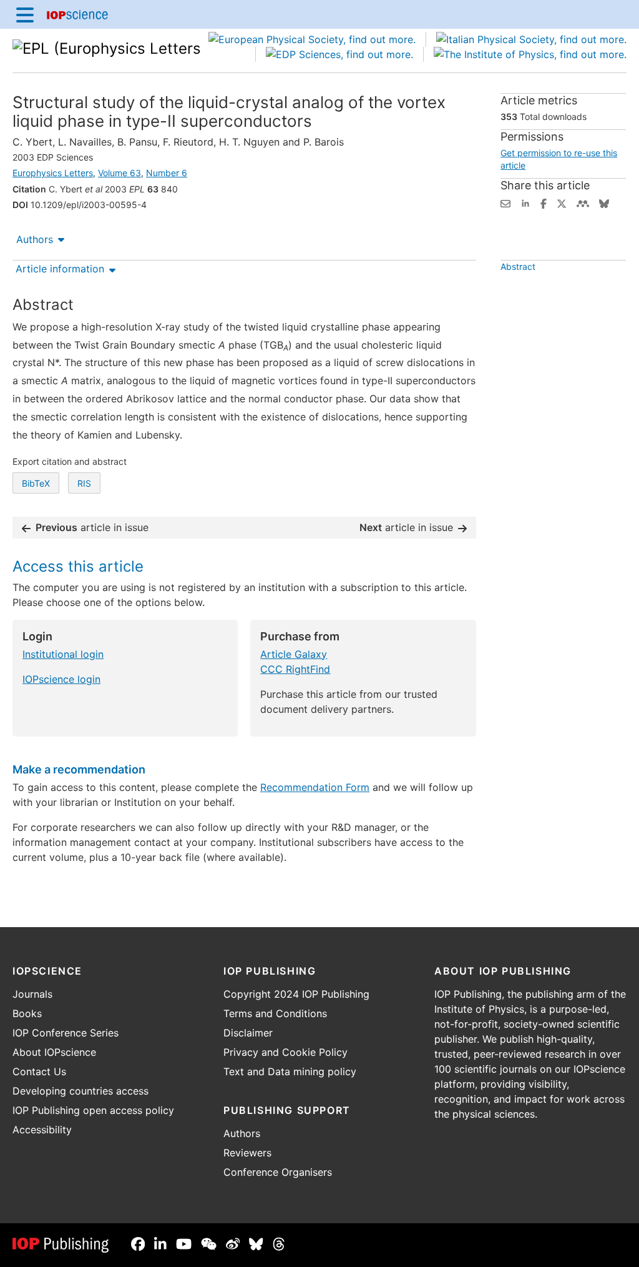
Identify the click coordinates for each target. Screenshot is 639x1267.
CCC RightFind (295, 669)
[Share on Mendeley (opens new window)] (583, 202)
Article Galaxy (293, 654)
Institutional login (63, 654)
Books (27, 1013)
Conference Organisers (277, 1172)
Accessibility (42, 1129)
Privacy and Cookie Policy (285, 1052)
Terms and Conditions (275, 1013)
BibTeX (36, 483)
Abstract (517, 266)
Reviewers (247, 1152)
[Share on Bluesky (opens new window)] (604, 202)
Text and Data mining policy (289, 1071)
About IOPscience (54, 1052)
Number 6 (166, 172)
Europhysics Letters (52, 172)
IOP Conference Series (65, 1032)
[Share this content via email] (505, 202)
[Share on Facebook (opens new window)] (543, 202)
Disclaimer (248, 1032)
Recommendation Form (314, 787)
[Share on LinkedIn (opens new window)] (525, 202)
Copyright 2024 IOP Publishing (296, 994)
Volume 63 (119, 172)
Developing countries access (80, 1091)
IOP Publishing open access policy (93, 1110)
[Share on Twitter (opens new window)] (562, 202)
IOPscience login (61, 679)
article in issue (92, 527)
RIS (84, 483)
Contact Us (39, 1071)
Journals (32, 994)
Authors (34, 239)
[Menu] (24, 14)
